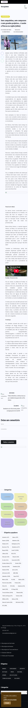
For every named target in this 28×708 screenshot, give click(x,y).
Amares (7, 496)
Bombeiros (16, 547)
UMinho (5, 599)
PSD (4, 586)
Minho (20, 506)
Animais (5, 543)
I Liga (16, 576)
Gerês (15, 569)
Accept (7, 703)
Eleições (16, 556)
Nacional (7, 514)
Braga (5, 550)
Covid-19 (14, 550)
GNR (15, 573)
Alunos (15, 537)
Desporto (7, 506)
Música (5, 579)
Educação (5, 556)
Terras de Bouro (7, 523)
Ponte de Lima (6, 582)
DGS (13, 553)
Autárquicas (16, 543)
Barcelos (5, 547)
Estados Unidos (7, 563)
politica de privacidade (10, 700)
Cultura (5, 553)
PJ (13, 579)
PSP (12, 586)
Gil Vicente (6, 573)
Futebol (5, 569)
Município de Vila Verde (8, 643)
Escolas (5, 560)
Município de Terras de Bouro (10, 649)
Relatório (21, 586)
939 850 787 (5, 630)
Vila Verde (20, 522)
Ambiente (15, 540)
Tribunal (19, 592)
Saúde (5, 589)
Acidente (5, 537)
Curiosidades (21, 497)
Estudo (18, 563)
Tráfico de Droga (7, 595)
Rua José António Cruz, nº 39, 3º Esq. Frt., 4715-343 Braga (13, 626)
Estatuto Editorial (6, 652)
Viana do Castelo (7, 602)
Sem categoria (13, 675)
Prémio (17, 582)
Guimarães (6, 576)
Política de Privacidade (8, 656)
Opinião (21, 514)
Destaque (4, 671)
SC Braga (14, 589)
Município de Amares (7, 646)
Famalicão (16, 566)
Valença (15, 599)
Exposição (5, 566)
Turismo (19, 595)
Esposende (15, 560)
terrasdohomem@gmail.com (9, 633)
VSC (4, 605)
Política (21, 579)
